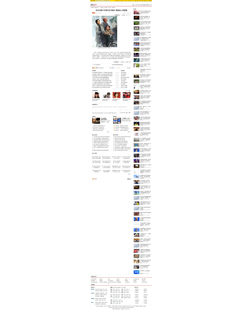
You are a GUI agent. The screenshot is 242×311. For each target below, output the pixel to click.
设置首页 (97, 306)
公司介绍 (133, 306)
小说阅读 (145, 303)
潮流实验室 (102, 293)
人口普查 (143, 280)
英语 (130, 294)
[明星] (116, 95)
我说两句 (150, 0)
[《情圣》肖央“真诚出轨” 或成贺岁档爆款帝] (106, 167)
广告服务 (113, 306)
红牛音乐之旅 (137, 4)
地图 (117, 303)
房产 (131, 0)
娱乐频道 (92, 7)
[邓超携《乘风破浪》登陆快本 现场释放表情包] (106, 157)
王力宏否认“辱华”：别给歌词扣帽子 (120, 145)
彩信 (122, 301)
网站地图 (137, 306)
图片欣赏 (145, 296)
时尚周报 (100, 294)
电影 (98, 289)
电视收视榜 (102, 296)
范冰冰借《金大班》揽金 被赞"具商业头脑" (100, 79)
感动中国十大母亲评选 (103, 282)
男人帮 (150, 4)
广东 (121, 300)
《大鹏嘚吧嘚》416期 (125, 118)
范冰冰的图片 (123, 72)
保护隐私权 (124, 306)
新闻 (111, 289)
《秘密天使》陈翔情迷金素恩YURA (99, 125)
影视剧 (128, 292)
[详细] (108, 122)
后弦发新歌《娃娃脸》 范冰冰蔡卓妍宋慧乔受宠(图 (102, 74)
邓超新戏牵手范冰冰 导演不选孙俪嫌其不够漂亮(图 (102, 75)
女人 (133, 0)
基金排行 (145, 289)
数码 (114, 297)
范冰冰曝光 (123, 83)
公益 (116, 289)
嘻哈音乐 (97, 300)
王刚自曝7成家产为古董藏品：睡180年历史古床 (123, 147)
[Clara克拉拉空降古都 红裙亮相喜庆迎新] (126, 157)
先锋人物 (104, 294)
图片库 (106, 302)
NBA (125, 289)
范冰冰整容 (123, 75)
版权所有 (131, 307)
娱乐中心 (93, 287)
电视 (101, 289)
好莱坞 (100, 298)
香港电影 (104, 298)
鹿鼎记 (114, 301)
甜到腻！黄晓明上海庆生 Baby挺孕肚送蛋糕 (101, 150)
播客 (138, 0)
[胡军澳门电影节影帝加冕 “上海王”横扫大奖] (126, 167)
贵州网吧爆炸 (118, 282)
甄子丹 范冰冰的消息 (125, 77)
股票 (114, 290)
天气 (114, 296)
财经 (111, 290)
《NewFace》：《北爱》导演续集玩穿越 (122, 128)
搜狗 (109, 0)
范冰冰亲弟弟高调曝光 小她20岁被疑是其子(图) (101, 80)
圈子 (114, 300)
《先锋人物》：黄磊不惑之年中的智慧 (121, 125)
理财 (116, 290)
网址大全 (136, 297)
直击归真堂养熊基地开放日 (117, 64)
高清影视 (100, 290)
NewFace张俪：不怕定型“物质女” (98, 127)
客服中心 (116, 306)
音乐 (103, 289)
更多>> (129, 174)
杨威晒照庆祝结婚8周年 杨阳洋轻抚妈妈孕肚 (101, 141)
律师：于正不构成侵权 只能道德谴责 (121, 144)
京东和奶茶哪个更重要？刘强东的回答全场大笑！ (102, 139)
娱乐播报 (97, 290)
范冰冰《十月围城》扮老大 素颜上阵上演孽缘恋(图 (102, 85)
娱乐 (122, 0)
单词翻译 (145, 297)
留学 (127, 294)
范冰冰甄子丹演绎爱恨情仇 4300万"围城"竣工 (101, 83)
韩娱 (102, 300)
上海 (119, 300)
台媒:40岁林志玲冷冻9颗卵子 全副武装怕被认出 (123, 148)
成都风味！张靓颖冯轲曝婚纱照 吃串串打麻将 (101, 145)
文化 (122, 296)
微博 (145, 0)
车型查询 (145, 300)
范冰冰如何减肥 (124, 82)
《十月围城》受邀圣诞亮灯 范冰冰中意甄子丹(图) (102, 82)
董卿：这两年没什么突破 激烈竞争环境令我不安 (123, 136)
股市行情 (136, 294)
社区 (104, 290)
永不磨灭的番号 (93, 279)
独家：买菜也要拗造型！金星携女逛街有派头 (101, 138)
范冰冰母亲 (123, 80)
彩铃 (119, 301)
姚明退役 (101, 280)
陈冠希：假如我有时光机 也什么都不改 (121, 150)
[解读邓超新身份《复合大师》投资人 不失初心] (116, 167)
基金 (119, 290)
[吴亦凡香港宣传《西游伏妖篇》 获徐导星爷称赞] (96, 157)
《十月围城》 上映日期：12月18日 (105, 7)
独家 (100, 300)
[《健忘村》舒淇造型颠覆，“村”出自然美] (116, 157)
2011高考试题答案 (94, 282)
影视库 (100, 302)
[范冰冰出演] (106, 95)
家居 (116, 292)
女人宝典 (145, 301)
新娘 (116, 294)
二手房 (119, 292)
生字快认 (136, 303)
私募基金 (117, 280)
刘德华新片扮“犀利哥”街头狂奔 (120, 138)
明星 (96, 289)
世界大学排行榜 (144, 282)
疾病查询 (136, 296)
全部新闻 (140, 306)
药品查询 (145, 290)
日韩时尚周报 (95, 130)
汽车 (129, 0)
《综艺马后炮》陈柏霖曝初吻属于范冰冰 (121, 127)
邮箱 (116, 300)
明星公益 (97, 298)
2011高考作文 (127, 282)
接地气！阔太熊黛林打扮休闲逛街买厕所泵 (101, 147)
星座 (119, 294)
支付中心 (105, 306)
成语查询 (136, 292)
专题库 (103, 302)
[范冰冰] (127, 95)
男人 (119, 297)
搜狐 (97, 0)
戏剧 (106, 289)
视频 (136, 0)
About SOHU (129, 306)
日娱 (105, 300)
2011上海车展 (110, 280)
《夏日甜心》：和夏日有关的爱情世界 (121, 130)
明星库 (96, 302)
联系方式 (120, 306)
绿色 (130, 296)
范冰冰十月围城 (124, 85)
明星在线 (97, 294)
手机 (116, 297)
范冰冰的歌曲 (123, 74)
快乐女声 (117, 279)
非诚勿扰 (134, 280)
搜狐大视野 (144, 279)
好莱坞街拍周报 (100, 130)
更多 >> (108, 131)
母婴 (114, 294)
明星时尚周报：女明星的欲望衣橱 (98, 128)
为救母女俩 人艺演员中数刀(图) (120, 139)
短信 (117, 301)
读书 (125, 296)
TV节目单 (137, 301)
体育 (118, 0)
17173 (103, 0)
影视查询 (136, 290)
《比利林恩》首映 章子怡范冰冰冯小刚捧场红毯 (102, 136)
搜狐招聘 (109, 306)
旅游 (111, 296)
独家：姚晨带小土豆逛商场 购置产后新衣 (100, 144)
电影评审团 (97, 296)
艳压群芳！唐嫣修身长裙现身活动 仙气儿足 (101, 142)
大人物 (106, 293)
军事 (114, 289)
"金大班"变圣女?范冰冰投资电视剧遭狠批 (100, 77)
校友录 (129, 297)
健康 (116, 296)
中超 (127, 289)
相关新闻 (113, 7)
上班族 (126, 279)
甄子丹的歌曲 (123, 79)
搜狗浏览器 (137, 300)
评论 (119, 289)
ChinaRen (99, 0)
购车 (114, 292)
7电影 (109, 279)
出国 (125, 294)
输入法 (114, 303)
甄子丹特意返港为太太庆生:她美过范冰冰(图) (101, 87)
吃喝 (119, 296)
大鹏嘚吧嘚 (97, 293)
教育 (122, 294)
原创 (127, 296)
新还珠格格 (93, 280)
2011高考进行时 (136, 279)
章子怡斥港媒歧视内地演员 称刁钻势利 (121, 142)
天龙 (111, 301)
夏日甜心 (101, 279)
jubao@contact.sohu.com (125, 308)
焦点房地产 (106, 0)
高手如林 (126, 280)
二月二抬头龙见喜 (96, 64)
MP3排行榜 (146, 294)
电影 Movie (97, 7)
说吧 (119, 303)
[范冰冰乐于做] (96, 95)
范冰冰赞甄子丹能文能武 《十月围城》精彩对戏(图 (102, 72)
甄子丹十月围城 (124, 87)
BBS (147, 0)
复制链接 (123, 15)
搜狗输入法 (137, 289)
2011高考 (135, 282)
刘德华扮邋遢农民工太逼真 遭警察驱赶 (121, 141)
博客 (142, 0)
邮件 (140, 0)
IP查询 (145, 292)
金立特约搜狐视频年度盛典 (144, 4)
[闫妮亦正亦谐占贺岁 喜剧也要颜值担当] (96, 167)
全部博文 (144, 306)
